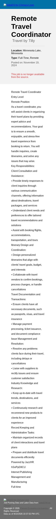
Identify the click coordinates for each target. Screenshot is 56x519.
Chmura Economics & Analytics (34, 508)
